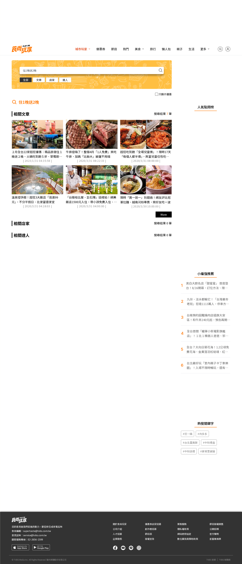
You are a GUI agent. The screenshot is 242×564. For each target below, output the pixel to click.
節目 (114, 49)
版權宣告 (149, 538)
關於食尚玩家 (120, 524)
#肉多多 (202, 434)
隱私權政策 (183, 529)
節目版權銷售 (216, 524)
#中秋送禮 (189, 451)
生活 (191, 49)
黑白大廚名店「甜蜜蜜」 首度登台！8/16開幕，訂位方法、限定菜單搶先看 (207, 285)
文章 (38, 80)
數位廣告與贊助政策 (187, 538)
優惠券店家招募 (153, 524)
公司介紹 (117, 529)
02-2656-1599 (35, 539)
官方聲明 (214, 534)
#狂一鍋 (187, 434)
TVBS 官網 (211, 559)
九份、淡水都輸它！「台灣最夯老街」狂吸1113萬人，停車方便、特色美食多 (207, 301)
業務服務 (182, 524)
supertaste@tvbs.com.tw (37, 531)
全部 (25, 80)
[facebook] (115, 547)
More (164, 214)
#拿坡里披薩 (207, 451)
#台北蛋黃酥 (190, 442)
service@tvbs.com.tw (35, 535)
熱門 (126, 49)
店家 (52, 80)
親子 (180, 49)
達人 (65, 80)
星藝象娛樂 (215, 538)
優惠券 (100, 49)
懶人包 (166, 49)
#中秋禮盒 (209, 442)
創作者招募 (151, 529)
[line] (131, 547)
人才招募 (117, 534)
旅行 (153, 49)
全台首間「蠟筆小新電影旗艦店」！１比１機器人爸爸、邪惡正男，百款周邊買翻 (207, 333)
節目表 (148, 534)
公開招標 (214, 529)
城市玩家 (81, 49)
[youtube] (123, 547)
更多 (203, 49)
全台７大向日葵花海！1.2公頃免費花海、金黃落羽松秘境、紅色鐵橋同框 (208, 349)
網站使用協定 (184, 534)
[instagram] (138, 547)
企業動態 (117, 538)
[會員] (227, 49)
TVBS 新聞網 (224, 559)
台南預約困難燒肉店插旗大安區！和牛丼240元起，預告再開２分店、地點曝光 (208, 317)
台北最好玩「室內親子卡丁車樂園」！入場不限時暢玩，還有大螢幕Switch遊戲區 (207, 365)
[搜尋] (220, 49)
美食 (138, 49)
